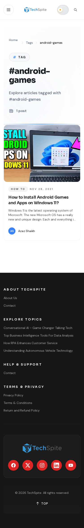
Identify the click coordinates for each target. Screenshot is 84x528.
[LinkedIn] (56, 465)
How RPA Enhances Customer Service (31, 343)
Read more (62, 231)
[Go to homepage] (35, 10)
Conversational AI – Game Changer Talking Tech (38, 328)
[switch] (63, 10)
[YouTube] (70, 465)
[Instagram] (42, 465)
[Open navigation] (8, 10)
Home (13, 40)
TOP (44, 503)
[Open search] (75, 10)
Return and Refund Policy (22, 410)
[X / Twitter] (27, 465)
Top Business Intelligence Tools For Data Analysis (38, 335)
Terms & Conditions (18, 403)
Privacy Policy (13, 395)
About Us (10, 298)
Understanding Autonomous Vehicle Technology (38, 351)
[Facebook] (13, 465)
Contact (10, 305)
